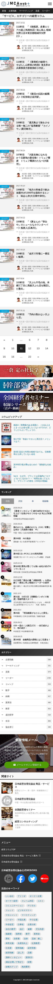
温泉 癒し (37, 939)
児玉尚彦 (40, 929)
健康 (30, 929)
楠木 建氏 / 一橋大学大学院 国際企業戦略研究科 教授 (32, 587)
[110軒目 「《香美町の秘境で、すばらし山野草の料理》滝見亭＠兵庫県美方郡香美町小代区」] (7, 64)
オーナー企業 (36, 896)
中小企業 (34, 920)
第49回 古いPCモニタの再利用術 (28, 554)
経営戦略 (10, 953)
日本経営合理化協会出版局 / (24, 519)
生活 (28, 721)
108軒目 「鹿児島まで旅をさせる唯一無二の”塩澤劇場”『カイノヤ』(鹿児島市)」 (33, 125)
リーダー (46, 11)
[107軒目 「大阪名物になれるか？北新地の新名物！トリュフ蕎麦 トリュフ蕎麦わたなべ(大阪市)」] (7, 157)
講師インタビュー (13, 957)
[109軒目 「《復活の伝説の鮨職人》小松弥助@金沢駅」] (7, 96)
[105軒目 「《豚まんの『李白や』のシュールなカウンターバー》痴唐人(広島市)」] (7, 224)
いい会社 (10, 896)
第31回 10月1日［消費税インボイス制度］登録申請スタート (31, 598)
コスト (41, 901)
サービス (4, 23)
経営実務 (32, 948)
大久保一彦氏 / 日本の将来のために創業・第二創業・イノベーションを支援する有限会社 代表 (36, 48)
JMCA (24, 980)
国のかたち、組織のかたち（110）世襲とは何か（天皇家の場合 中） (31, 528)
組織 (28, 696)
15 (4, 356)
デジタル (31, 906)
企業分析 (32, 924)
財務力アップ (12, 967)
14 (46, 348)
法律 (26, 939)
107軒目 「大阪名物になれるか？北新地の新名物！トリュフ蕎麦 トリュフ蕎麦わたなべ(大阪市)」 (33, 159)
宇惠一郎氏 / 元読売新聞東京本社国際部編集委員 (31, 533)
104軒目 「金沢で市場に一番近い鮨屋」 (32, 255)
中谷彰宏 (10, 924)
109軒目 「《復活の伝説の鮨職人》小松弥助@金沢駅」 (32, 95)
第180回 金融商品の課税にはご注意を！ (31, 639)
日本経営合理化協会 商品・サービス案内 (21, 855)
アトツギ (22, 896)
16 (12, 356)
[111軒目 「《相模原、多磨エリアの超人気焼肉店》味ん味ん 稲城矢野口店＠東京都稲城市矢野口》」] (7, 29)
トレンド (28, 684)
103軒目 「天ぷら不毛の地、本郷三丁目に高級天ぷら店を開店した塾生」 (33, 285)
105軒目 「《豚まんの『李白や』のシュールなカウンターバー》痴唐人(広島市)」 (32, 224)
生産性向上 (23, 943)
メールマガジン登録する (27, 764)
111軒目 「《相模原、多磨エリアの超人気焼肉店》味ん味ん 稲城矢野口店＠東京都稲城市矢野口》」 (33, 31)
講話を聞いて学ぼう (14, 962)
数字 (28, 690)
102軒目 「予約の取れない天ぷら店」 (32, 316)
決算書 (17, 939)
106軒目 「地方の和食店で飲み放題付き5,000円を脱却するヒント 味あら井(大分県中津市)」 (32, 192)
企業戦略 (13, 11)
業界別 (28, 702)
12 (29, 348)
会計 (22, 929)
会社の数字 (11, 929)
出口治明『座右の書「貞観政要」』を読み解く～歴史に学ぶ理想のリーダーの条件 (32, 581)
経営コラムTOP (8, 849)
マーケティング (26, 11)
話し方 (21, 953)
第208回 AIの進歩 (22, 538)
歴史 (8, 939)
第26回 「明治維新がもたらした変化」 (31, 613)
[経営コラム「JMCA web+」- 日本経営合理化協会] (18, 4)
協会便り (28, 727)
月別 (20, 501)
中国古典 (22, 920)
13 (38, 348)
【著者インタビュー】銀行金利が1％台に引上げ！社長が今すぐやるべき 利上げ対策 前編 (32, 513)
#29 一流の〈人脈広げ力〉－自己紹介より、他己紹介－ (31, 626)
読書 (30, 953)
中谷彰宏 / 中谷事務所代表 (23, 631)
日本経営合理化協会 (11, 861)
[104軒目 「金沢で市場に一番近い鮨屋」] (7, 256)
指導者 (19, 934)
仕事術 (21, 924)
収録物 (45, 501)
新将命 (37, 934)
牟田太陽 (10, 943)
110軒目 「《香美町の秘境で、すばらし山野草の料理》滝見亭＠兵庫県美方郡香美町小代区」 (33, 65)
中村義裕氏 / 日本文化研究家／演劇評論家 (29, 616)
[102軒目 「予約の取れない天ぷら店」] (7, 317)
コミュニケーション (14, 906)
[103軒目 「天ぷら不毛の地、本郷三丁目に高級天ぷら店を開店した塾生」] (7, 285)
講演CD (29, 957)
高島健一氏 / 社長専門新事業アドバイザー (29, 542)
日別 (8, 501)
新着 (4, 11)
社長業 (9, 948)
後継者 (9, 934)
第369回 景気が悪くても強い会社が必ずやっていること (32, 567)
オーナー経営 (12, 901)
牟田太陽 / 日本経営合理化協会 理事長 (27, 572)
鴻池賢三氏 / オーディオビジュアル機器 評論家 (31, 557)
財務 (30, 962)
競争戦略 (20, 948)
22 (29, 356)
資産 (37, 11)
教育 (28, 709)
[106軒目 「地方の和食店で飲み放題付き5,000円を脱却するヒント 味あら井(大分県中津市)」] (7, 192)
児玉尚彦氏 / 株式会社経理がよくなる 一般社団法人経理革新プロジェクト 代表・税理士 (31, 603)
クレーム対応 (27, 901)
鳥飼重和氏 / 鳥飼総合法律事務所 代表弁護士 (31, 643)
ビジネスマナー (25, 910)
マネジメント (12, 915)
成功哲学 (28, 715)
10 (12, 348)
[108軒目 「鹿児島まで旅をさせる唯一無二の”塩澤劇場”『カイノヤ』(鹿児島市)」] (7, 125)
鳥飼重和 (26, 967)
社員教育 (36, 943)
